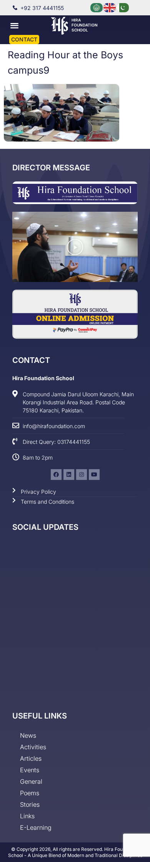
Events (29, 770)
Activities (33, 747)
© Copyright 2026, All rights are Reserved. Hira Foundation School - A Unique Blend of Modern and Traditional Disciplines (75, 852)
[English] (110, 7)
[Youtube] (94, 474)
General (31, 781)
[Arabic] (96, 7)
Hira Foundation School (85, 25)
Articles (31, 758)
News (28, 735)
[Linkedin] (68, 474)
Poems (29, 793)
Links (27, 816)
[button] (14, 25)
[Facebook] (56, 474)
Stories (30, 804)
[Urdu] (123, 7)
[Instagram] (81, 474)
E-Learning (36, 827)
